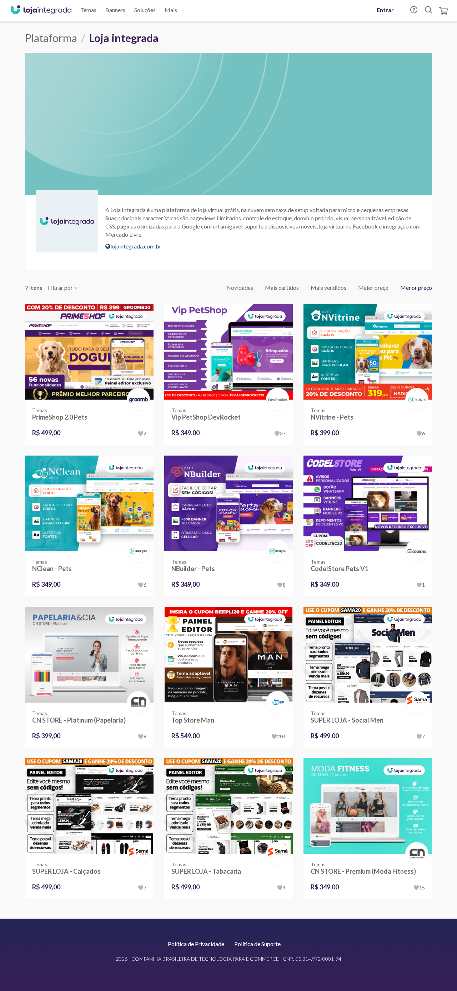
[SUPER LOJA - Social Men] (367, 655)
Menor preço (416, 287)
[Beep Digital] (276, 695)
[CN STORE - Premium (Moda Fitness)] (367, 806)
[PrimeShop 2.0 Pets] (89, 352)
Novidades (239, 287)
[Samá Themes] (415, 695)
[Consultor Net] (137, 701)
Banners (115, 9)
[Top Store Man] (228, 655)
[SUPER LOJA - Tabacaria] (228, 806)
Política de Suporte (257, 943)
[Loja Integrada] (41, 10)
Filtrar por (61, 287)
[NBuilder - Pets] (228, 503)
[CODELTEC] (415, 543)
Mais (171, 9)
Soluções (145, 9)
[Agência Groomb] (137, 392)
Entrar (385, 9)
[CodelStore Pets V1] (367, 503)
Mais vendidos (328, 287)
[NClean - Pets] (89, 503)
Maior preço (373, 287)
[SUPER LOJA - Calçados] (89, 806)
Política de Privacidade (196, 943)
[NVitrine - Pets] (367, 352)
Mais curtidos (282, 287)
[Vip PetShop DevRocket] (228, 352)
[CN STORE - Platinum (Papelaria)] (89, 655)
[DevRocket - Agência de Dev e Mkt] (276, 392)
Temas (88, 9)
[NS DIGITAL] (415, 392)
